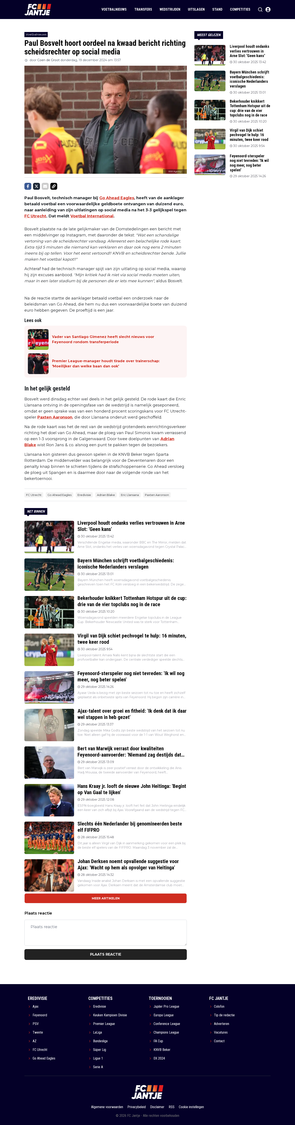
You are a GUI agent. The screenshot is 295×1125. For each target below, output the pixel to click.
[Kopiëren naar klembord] (53, 186)
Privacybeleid (136, 1107)
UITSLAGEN (196, 9)
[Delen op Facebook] (27, 186)
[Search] (260, 9)
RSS (171, 1107)
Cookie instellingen (191, 1107)
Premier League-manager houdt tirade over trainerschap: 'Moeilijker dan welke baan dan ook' (106, 363)
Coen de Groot (48, 60)
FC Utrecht (35, 216)
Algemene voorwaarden (107, 1107)
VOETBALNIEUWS (114, 9)
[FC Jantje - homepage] (37, 9)
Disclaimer (157, 1107)
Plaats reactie (105, 954)
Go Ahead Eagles (116, 198)
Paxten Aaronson (54, 417)
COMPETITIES (240, 9)
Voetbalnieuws (36, 34)
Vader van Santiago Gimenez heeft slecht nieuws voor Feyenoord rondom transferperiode (103, 339)
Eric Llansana (130, 495)
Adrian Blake (106, 495)
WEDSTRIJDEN (170, 9)
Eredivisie (84, 495)
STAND (217, 9)
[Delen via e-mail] (45, 186)
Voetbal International (91, 216)
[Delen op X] (36, 186)
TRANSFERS (143, 9)
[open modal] (268, 9)
